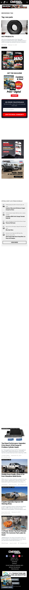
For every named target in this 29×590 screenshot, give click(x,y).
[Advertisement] (14, 406)
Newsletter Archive (14, 567)
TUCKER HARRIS (5, 455)
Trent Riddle (4, 484)
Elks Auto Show (9, 230)
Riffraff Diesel (4, 543)
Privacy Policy (14, 560)
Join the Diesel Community (14, 114)
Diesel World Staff (5, 512)
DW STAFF (4, 45)
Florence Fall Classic (10, 223)
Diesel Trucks (5, 459)
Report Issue (14, 579)
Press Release (15, 569)
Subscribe (14, 95)
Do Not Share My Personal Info (14, 565)
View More (14, 242)
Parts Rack (4, 47)
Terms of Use (14, 558)
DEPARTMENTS (5, 428)
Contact (14, 563)
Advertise (14, 561)
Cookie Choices (14, 583)
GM (9, 459)
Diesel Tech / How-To (14, 428)
